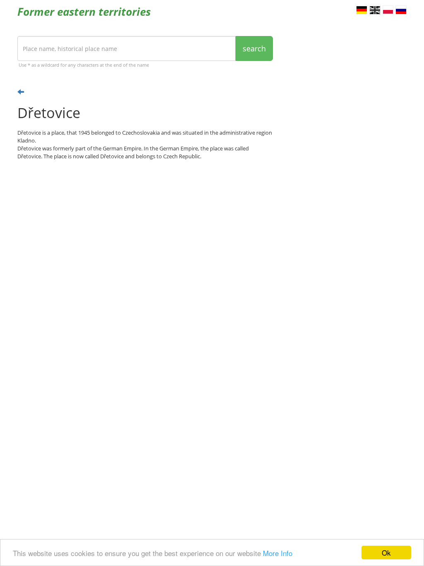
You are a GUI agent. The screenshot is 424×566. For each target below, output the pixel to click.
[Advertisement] (145, 231)
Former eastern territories (84, 11)
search (254, 48)
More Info (277, 553)
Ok (386, 552)
